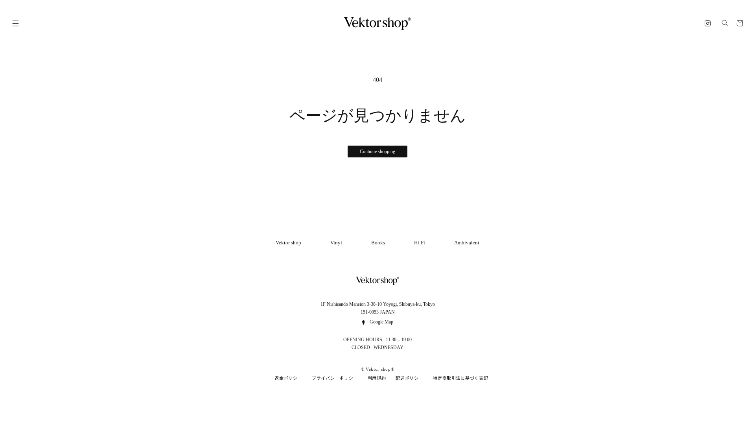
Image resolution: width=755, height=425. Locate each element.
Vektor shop (288, 243)
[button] (15, 24)
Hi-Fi (419, 243)
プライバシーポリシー (335, 378)
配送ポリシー (409, 378)
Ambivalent (466, 243)
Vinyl (336, 243)
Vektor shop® (380, 369)
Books (378, 243)
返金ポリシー (288, 378)
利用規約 (377, 378)
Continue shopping (377, 151)
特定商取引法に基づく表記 (460, 378)
